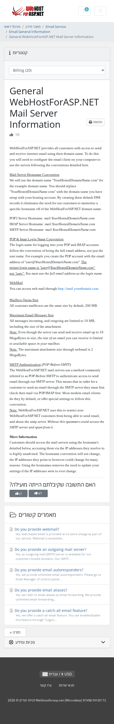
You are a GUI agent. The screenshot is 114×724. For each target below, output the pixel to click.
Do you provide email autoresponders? (57, 574)
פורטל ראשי (12, 26)
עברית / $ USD (60, 673)
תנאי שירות (66, 685)
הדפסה (97, 122)
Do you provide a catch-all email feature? (57, 615)
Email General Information (29, 31)
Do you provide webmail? (58, 533)
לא (40, 493)
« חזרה (15, 632)
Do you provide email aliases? (57, 594)
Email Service (56, 26)
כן (20, 493)
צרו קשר (45, 685)
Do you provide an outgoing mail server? (52, 554)
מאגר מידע (33, 26)
